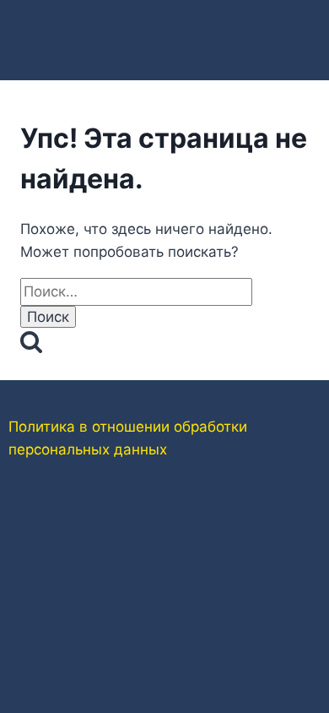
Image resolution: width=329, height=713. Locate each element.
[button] (164, 27)
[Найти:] (136, 291)
